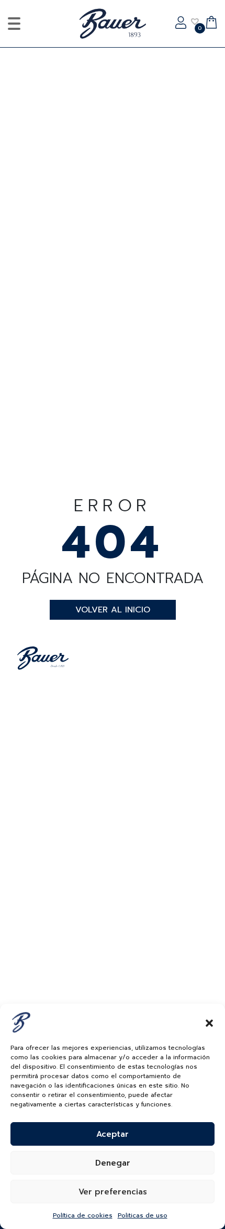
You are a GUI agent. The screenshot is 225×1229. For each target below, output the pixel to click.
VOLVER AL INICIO (112, 609)
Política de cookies (83, 1215)
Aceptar (112, 1134)
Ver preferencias (112, 1192)
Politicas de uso (142, 1215)
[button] (209, 1022)
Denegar (112, 1163)
